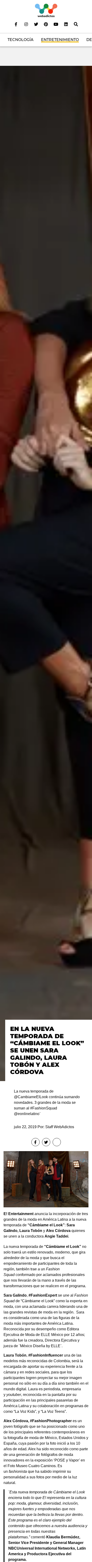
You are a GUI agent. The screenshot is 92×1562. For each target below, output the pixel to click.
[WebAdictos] (46, 10)
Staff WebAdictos (59, 1127)
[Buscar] (76, 24)
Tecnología (20, 39)
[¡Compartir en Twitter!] (46, 1142)
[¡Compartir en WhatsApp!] (57, 1142)
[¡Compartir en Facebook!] (35, 1142)
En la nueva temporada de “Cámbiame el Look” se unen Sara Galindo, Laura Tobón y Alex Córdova (47, 1050)
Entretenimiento (60, 39)
